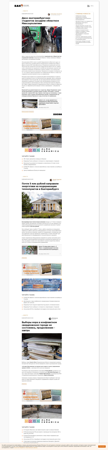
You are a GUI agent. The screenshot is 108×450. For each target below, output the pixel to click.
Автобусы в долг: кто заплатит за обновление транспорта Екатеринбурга (84, 22)
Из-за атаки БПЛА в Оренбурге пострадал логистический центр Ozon (42, 309)
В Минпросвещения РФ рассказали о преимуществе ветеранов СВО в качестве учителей (42, 433)
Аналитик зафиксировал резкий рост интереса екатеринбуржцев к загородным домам (84, 38)
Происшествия (25, 111)
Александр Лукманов (56, 13)
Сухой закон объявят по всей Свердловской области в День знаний (83, 42)
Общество (31, 111)
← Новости (25, 176)
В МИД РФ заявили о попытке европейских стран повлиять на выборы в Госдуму (43, 167)
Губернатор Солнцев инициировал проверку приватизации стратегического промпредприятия (83, 18)
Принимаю (102, 446)
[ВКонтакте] (54, 114)
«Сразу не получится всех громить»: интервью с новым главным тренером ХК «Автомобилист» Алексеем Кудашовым (82, 32)
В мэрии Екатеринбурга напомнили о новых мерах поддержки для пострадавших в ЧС (41, 436)
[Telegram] (57, 114)
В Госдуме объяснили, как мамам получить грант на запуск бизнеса (41, 429)
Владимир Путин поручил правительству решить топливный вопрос (41, 304)
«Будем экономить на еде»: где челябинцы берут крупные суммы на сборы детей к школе (84, 27)
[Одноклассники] (56, 114)
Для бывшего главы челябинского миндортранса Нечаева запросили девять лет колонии (42, 302)
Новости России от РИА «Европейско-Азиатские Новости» (19, 5)
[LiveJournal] (61, 114)
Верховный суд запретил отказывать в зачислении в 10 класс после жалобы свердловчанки (41, 164)
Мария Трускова (57, 179)
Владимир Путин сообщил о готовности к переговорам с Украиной (41, 161)
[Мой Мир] (59, 114)
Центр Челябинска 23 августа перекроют (34, 170)
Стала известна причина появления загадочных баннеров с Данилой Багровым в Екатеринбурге (41, 442)
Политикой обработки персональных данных (25, 447)
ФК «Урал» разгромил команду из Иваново (35, 158)
